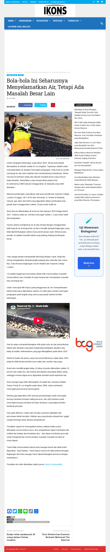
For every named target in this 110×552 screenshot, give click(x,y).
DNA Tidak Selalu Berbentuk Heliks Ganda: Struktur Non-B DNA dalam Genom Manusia (87, 125)
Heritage (58, 20)
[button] (102, 24)
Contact (25, 2)
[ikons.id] (55, 10)
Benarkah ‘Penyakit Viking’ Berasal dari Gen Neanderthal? (87, 164)
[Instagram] (98, 2)
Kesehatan (42, 20)
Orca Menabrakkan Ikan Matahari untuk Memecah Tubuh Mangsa (87, 178)
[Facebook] (93, 2)
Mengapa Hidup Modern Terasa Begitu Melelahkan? (88, 171)
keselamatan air (32, 522)
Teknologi (73, 20)
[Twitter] (102, 2)
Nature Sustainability (53, 464)
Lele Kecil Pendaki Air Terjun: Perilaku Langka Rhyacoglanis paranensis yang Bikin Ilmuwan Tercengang (88, 197)
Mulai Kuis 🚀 (89, 264)
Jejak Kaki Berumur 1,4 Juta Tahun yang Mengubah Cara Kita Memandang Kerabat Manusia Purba (88, 145)
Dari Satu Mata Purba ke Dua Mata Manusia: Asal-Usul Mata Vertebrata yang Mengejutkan (88, 135)
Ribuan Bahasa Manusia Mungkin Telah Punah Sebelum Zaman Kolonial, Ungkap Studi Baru (87, 155)
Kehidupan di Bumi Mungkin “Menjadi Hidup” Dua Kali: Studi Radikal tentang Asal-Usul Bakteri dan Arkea (87, 113)
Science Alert (19, 519)
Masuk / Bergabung (13, 2)
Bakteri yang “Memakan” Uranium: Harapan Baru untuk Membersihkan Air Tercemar (88, 187)
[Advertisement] (55, 49)
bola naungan (19, 522)
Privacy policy (43, 2)
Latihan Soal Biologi (58, 2)
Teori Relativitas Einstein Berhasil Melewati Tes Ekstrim (56, 537)
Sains (11, 20)
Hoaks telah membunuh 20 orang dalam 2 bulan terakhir (21, 537)
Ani (13, 517)
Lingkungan (25, 20)
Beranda (33, 2)
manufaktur (44, 522)
